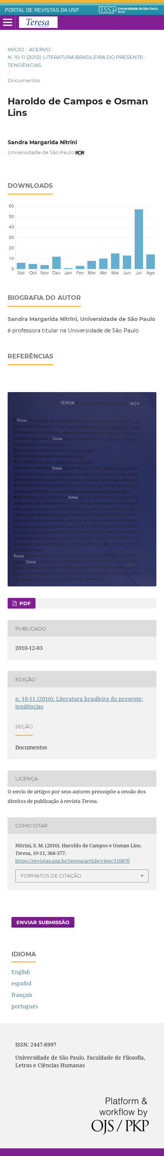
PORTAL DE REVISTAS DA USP (42, 10)
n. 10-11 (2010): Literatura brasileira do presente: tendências (76, 61)
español (21, 983)
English (20, 971)
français (21, 994)
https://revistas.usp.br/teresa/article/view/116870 (72, 860)
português (24, 1006)
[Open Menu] (7, 22)
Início (16, 49)
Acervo (39, 49)
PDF (24, 603)
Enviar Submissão (42, 922)
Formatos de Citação (51, 876)
